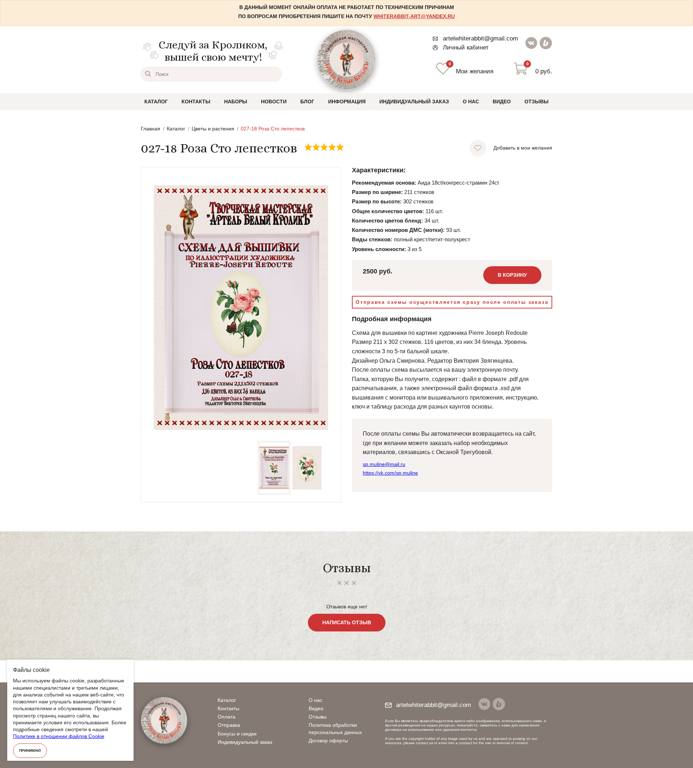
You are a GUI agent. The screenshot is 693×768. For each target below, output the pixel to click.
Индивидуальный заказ (414, 101)
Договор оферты (328, 740)
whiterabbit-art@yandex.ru (414, 16)
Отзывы (536, 101)
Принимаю (30, 750)
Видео (502, 101)
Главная (150, 128)
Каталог (156, 101)
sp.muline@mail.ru (384, 464)
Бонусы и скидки (237, 734)
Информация (347, 101)
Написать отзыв (346, 622)
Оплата (226, 717)
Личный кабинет (466, 47)
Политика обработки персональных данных (335, 728)
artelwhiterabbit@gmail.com (480, 38)
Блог (307, 101)
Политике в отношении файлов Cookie (58, 736)
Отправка (229, 725)
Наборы (235, 101)
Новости (274, 101)
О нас (471, 101)
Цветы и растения (213, 128)
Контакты (196, 101)
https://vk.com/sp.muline (390, 473)
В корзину (512, 275)
